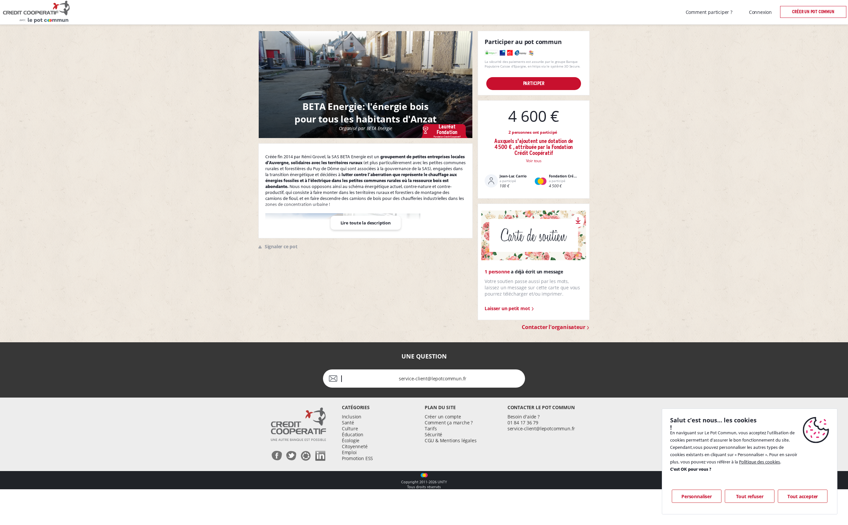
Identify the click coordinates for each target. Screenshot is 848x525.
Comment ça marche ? (449, 422)
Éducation (352, 434)
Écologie (350, 440)
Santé (348, 422)
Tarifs (431, 428)
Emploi (349, 452)
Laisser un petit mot (508, 308)
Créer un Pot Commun (813, 12)
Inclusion (351, 416)
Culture (350, 428)
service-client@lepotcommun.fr (541, 428)
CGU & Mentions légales (451, 440)
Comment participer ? (709, 12)
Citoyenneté (355, 446)
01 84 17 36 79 (522, 422)
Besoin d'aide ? (523, 416)
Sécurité (433, 434)
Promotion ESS (357, 458)
